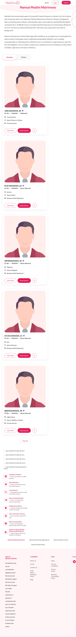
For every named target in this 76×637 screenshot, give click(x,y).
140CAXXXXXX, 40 (12, 111)
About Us (33, 561)
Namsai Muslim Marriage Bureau (39, 540)
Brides (23, 57)
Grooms (9, 57)
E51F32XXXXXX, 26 (13, 186)
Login (55, 3)
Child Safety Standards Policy (33, 573)
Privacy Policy (53, 570)
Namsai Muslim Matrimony (16, 540)
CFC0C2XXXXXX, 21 (13, 336)
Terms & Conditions (54, 565)
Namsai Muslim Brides (38, 544)
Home (47, 3)
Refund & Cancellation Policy (55, 576)
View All (25, 441)
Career (32, 564)
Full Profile (10, 130)
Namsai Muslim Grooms (61, 540)
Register (66, 3)
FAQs (53, 561)
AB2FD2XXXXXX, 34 (13, 411)
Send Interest (24, 130)
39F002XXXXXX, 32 (13, 261)
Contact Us (33, 567)
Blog (31, 579)
